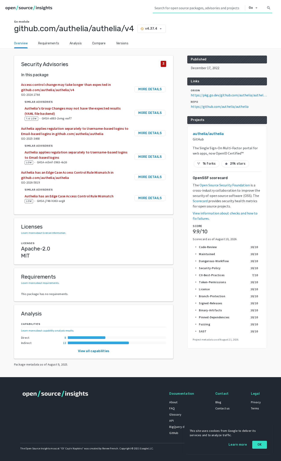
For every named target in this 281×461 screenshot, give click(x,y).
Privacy (256, 402)
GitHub (173, 433)
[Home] (29, 8)
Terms (255, 408)
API (171, 421)
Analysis (76, 43)
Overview (21, 43)
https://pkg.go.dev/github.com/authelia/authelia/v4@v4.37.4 (229, 95)
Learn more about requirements (40, 283)
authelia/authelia (208, 134)
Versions (122, 43)
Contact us (222, 408)
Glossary (175, 414)
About (173, 402)
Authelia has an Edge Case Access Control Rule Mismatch (69, 196)
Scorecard (200, 201)
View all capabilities (93, 351)
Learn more (238, 445)
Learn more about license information (43, 232)
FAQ (172, 408)
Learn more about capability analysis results (47, 330)
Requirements (48, 43)
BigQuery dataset (181, 427)
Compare (99, 43)
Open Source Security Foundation (225, 185)
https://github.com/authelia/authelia (220, 106)
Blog (218, 402)
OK (260, 445)
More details (150, 89)
